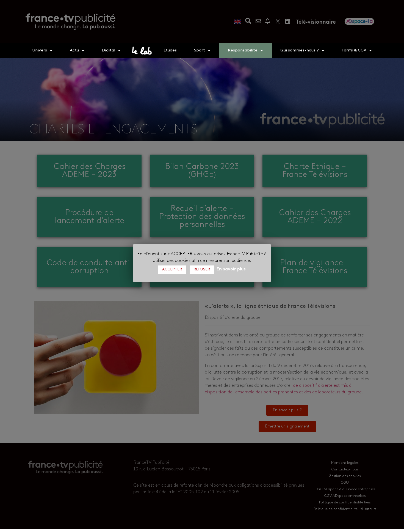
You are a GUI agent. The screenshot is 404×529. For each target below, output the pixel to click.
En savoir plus (231, 269)
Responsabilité (243, 50)
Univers (39, 50)
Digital (108, 50)
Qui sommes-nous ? (299, 50)
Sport (199, 50)
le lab (142, 50)
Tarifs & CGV (354, 50)
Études (170, 50)
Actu (74, 50)
